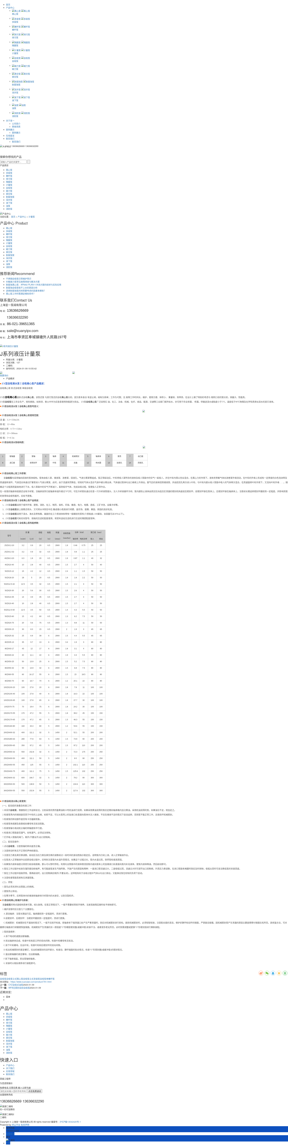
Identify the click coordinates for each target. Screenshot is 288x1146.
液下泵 (9, 202)
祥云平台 (16, 1124)
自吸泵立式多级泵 (31, 978)
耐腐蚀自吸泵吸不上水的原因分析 (22, 287)
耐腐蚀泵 (10, 196)
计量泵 (9, 184)
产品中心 (11, 7)
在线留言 (10, 135)
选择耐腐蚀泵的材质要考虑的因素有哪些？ (26, 290)
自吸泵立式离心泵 (14, 978)
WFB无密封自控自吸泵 (19, 987)
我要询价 (4, 375)
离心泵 (9, 169)
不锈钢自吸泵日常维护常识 (18, 278)
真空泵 (9, 193)
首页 (8, 4)
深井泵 (9, 199)
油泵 (8, 205)
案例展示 (10, 129)
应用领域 (10, 1071)
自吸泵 (9, 187)
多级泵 (9, 172)
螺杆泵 (9, 175)
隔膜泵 (9, 181)
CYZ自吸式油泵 (15, 984)
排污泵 (9, 178)
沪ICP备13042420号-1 (70, 1121)
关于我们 (10, 1068)
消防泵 (9, 208)
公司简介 (16, 123)
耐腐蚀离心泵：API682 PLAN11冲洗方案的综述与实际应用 (33, 284)
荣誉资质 (16, 126)
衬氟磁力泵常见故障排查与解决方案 (23, 281)
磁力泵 (9, 190)
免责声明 (25, 1124)
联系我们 (10, 138)
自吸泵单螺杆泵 (47, 978)
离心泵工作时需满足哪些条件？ (20, 293)
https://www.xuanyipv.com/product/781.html (30, 981)
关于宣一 (10, 120)
